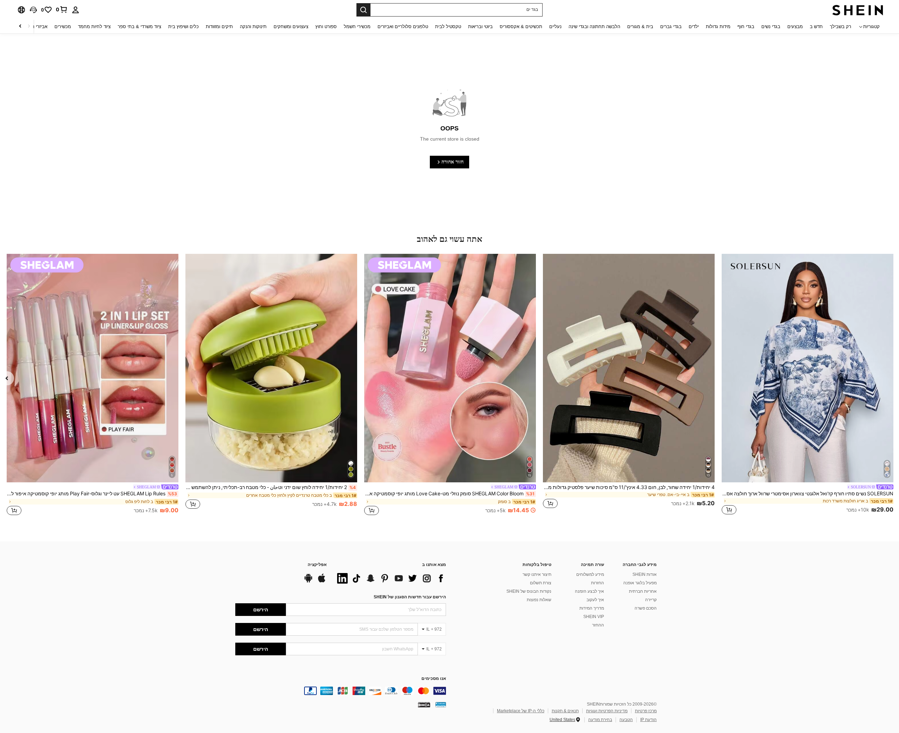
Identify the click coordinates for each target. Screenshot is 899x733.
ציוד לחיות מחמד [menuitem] (94, 26)
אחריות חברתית (643, 591)
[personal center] (75, 10)
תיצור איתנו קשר (537, 574)
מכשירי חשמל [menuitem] (357, 26)
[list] (390, 578)
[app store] (322, 581)
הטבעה (626, 719)
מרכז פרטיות (646, 710)
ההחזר (598, 625)
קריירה (651, 599)
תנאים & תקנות (565, 710)
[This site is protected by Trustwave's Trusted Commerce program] (440, 704)
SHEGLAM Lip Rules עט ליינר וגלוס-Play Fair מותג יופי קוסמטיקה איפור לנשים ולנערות (92, 493)
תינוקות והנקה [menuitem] (253, 26)
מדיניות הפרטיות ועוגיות (607, 710)
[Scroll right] (20, 26)
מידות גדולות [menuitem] (718, 26)
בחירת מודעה (600, 719)
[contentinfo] (340, 691)
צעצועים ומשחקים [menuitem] (291, 26)
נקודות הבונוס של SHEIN (528, 591)
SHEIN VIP (593, 616)
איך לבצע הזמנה (589, 591)
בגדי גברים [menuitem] (671, 26)
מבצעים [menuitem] (795, 26)
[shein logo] (857, 9)
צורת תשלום (540, 582)
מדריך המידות (591, 608)
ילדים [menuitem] (694, 26)
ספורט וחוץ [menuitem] (326, 26)
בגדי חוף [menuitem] (745, 26)
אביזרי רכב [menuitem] (37, 26)
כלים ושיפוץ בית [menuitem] (183, 26)
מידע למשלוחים (590, 574)
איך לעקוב (595, 599)
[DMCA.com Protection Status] (424, 704)
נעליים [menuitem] (555, 26)
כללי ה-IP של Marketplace (520, 710)
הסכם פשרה (646, 608)
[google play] (308, 581)
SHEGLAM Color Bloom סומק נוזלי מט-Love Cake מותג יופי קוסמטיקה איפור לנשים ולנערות (449, 493)
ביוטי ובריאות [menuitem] (480, 26)
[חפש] (363, 10)
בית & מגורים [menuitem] (640, 26)
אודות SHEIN (644, 574)
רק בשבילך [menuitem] (840, 26)
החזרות (597, 582)
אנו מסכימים (433, 678)
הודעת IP (648, 719)
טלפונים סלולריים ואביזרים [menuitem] (403, 26)
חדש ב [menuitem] (816, 26)
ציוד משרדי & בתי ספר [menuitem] (139, 26)
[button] (33, 10)
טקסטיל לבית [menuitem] (448, 26)
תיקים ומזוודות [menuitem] (219, 26)
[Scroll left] (28, 26)
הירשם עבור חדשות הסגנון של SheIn (410, 596)
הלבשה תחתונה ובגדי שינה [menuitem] (594, 26)
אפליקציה (317, 564)
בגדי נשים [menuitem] (770, 26)
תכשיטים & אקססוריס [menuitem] (521, 26)
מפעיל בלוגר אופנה (640, 582)
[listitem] (807, 385)
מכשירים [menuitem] (62, 26)
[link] (62, 9)
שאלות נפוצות (539, 599)
